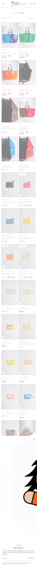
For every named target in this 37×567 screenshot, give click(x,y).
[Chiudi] (34, 439)
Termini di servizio (16, 564)
